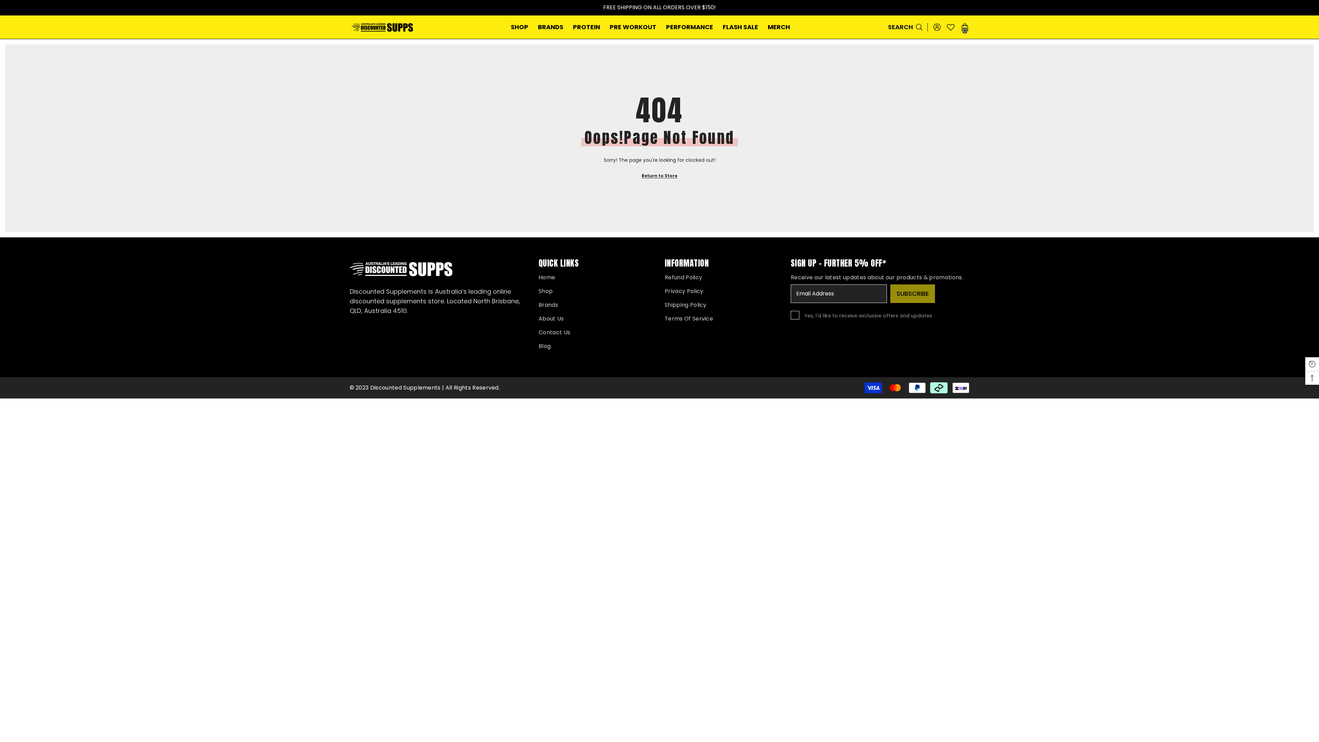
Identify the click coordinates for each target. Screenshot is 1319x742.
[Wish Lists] (950, 27)
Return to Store (659, 176)
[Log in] (937, 27)
